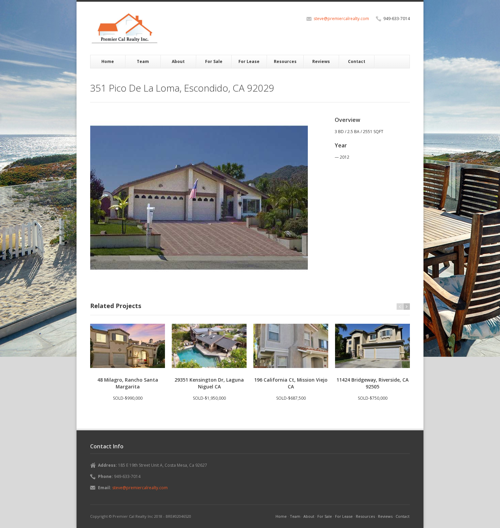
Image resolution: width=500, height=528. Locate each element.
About (178, 61)
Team (143, 61)
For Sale (213, 61)
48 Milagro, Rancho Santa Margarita (127, 383)
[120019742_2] (199, 197)
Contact (356, 61)
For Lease (249, 61)
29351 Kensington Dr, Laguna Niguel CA (209, 383)
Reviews (321, 61)
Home (107, 61)
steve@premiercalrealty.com (341, 18)
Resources (285, 61)
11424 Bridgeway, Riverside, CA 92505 (372, 383)
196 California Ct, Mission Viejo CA (291, 383)
